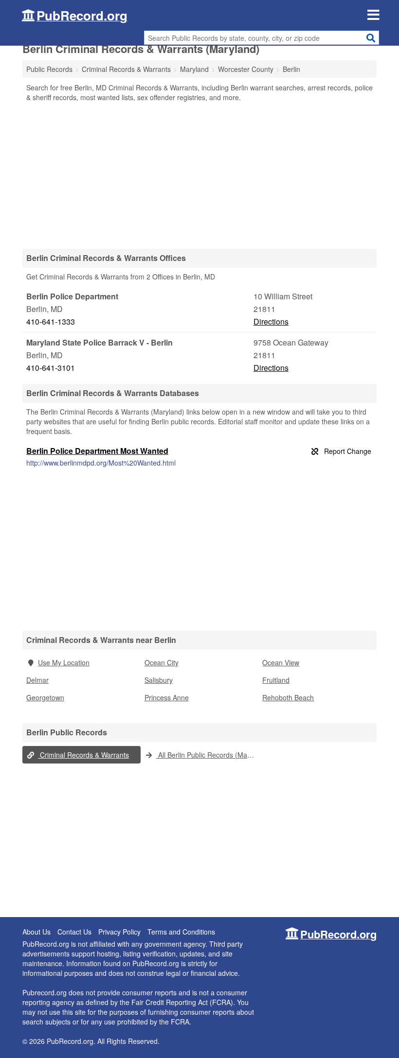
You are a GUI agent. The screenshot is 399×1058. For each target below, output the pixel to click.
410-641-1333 (50, 321)
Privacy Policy (119, 932)
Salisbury (159, 680)
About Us (36, 932)
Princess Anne (167, 697)
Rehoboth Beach (288, 697)
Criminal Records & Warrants (83, 755)
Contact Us (74, 932)
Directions (271, 321)
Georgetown (45, 697)
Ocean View (280, 662)
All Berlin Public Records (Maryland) (207, 755)
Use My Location (64, 662)
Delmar (37, 680)
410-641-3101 (50, 367)
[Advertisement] (199, 175)
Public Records (49, 69)
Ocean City (162, 662)
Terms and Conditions (181, 932)
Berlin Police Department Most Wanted (97, 450)
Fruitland (276, 680)
